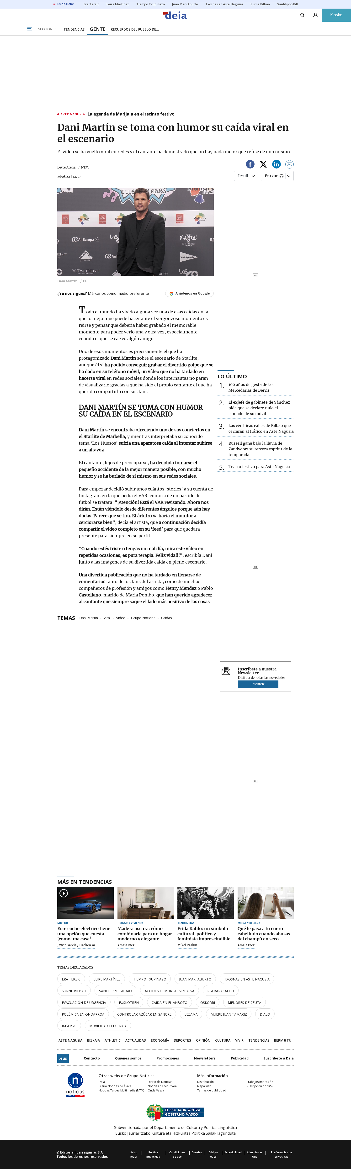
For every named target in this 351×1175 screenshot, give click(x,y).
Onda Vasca (156, 1090)
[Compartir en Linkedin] (276, 165)
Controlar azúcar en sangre (144, 1014)
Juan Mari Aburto (195, 979)
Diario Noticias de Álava (115, 1086)
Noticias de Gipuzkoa (162, 1086)
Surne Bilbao (74, 991)
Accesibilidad (233, 1152)
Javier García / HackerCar (76, 945)
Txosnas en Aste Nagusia (247, 979)
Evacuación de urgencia (84, 1002)
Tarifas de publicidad (211, 1090)
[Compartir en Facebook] (250, 165)
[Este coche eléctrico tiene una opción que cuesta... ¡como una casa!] (85, 903)
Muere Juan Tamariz (229, 1014)
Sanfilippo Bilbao (115, 991)
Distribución (205, 1082)
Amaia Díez (125, 945)
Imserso (69, 1026)
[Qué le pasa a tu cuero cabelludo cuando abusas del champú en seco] (266, 903)
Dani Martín (88, 617)
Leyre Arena (66, 167)
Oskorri (207, 1002)
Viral (107, 617)
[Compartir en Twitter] (263, 165)
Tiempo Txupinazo (149, 979)
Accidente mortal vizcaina (169, 991)
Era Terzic (71, 979)
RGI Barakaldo (220, 991)
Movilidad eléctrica (108, 1026)
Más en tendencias (84, 881)
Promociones (168, 1058)
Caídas (166, 617)
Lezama (191, 1014)
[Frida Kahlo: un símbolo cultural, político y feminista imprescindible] (205, 903)
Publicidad (240, 1058)
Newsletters (205, 1058)
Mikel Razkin (187, 945)
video (120, 617)
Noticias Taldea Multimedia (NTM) (121, 1090)
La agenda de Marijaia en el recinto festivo (131, 114)
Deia (102, 1082)
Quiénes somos (128, 1058)
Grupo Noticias (143, 617)
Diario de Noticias (160, 1082)
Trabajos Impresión (259, 1082)
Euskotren (129, 1002)
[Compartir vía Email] (289, 165)
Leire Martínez (106, 979)
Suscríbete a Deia (279, 1058)
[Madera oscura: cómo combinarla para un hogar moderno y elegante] (145, 903)
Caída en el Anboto (169, 1002)
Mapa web (204, 1086)
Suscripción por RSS (259, 1086)
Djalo (265, 1014)
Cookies (197, 1152)
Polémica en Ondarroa (83, 1014)
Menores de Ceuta (244, 1002)
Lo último (232, 376)
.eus (63, 1058)
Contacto (92, 1058)
